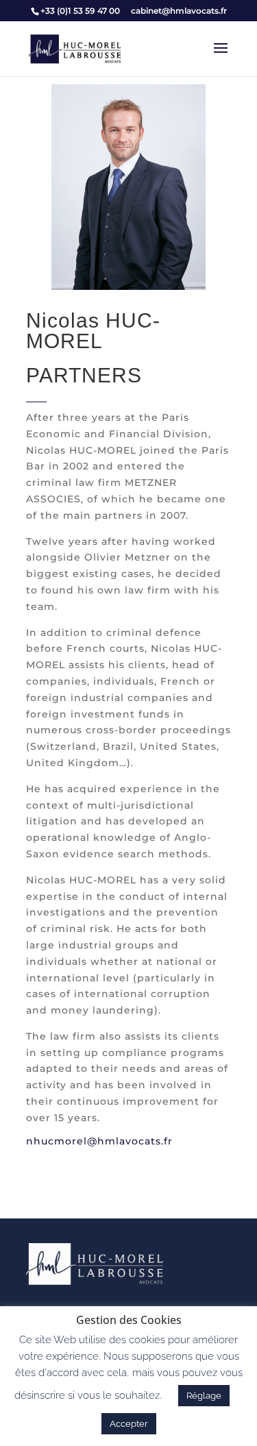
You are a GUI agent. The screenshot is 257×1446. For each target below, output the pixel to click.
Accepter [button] (129, 1424)
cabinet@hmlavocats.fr (179, 10)
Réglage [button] (203, 1395)
